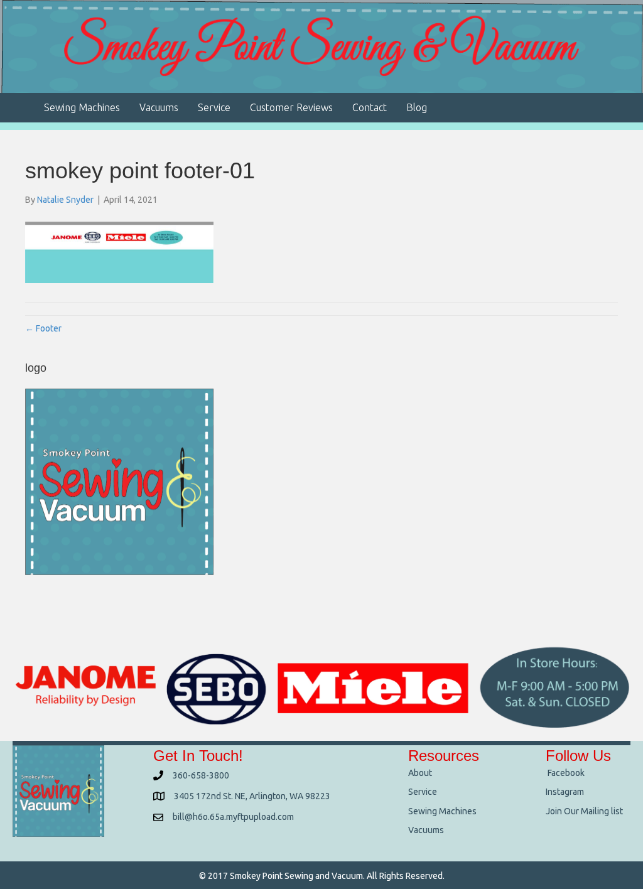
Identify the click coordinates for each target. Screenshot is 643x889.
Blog (416, 107)
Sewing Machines (82, 107)
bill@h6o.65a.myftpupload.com (233, 817)
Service (214, 107)
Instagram (565, 792)
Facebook (565, 773)
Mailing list (602, 811)
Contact (369, 107)
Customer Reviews (291, 107)
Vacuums (158, 107)
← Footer (43, 328)
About (420, 773)
